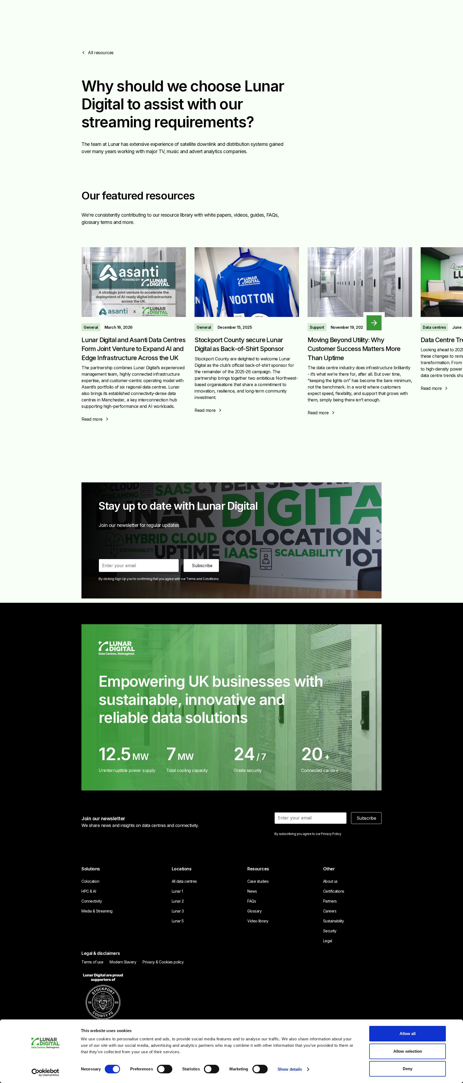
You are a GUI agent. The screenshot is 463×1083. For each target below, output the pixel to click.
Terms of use (92, 962)
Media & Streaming (97, 911)
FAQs (251, 901)
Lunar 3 (178, 911)
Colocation (90, 881)
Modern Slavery (123, 962)
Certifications (333, 891)
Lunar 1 (177, 891)
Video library (257, 921)
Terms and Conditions (202, 579)
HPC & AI (88, 891)
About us (330, 881)
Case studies (257, 881)
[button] (374, 322)
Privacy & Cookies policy (163, 962)
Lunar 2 (178, 901)
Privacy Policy (331, 834)
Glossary (254, 911)
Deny (407, 1068)
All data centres (184, 881)
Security (330, 931)
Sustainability (333, 921)
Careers (330, 911)
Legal (327, 940)
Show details (290, 1069)
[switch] (164, 1069)
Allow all (407, 1033)
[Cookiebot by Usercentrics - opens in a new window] (45, 1073)
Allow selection (407, 1051)
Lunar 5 (178, 921)
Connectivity (91, 901)
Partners (330, 901)
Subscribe (366, 818)
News (252, 891)
